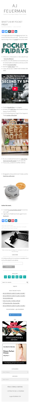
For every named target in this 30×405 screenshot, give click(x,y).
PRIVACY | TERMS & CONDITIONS (15, 387)
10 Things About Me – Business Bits (11, 303)
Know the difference (9, 58)
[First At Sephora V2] (14, 343)
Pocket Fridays (10, 225)
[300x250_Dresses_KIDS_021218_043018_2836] (14, 365)
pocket (16, 39)
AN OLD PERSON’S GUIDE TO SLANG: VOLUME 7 (14, 293)
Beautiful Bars (11, 107)
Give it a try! (6, 216)
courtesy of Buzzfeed (11, 115)
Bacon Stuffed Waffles (11, 226)
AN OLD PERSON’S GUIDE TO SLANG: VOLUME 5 (14, 306)
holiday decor (11, 66)
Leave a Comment (17, 26)
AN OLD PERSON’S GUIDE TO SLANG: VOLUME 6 (14, 296)
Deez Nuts (19, 226)
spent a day (13, 109)
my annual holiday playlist (14, 210)
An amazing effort (12, 64)
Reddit (11, 228)
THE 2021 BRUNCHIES (8, 298)
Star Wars (15, 228)
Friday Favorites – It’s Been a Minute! (11, 301)
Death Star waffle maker (8, 176)
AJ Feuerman (15, 8)
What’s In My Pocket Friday (12, 23)
